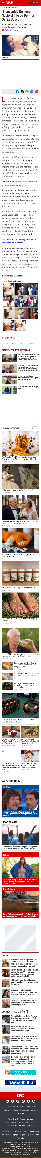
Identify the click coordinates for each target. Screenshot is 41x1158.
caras (20, 855)
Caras (22, 1119)
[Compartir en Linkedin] (31, 91)
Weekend (14, 1110)
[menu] (3, 3)
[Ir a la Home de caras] (9, 3)
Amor (22, 343)
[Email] (36, 91)
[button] (20, 47)
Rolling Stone (30, 1122)
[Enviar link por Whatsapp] (27, 91)
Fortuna (6, 1110)
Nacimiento (31, 343)
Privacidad (6, 1134)
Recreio (22, 1125)
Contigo (30, 1119)
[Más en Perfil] (14, 781)
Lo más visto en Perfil (15, 1011)
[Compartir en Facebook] (17, 91)
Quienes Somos (20, 1131)
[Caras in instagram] (7, 1101)
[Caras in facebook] (12, 1101)
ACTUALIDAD (6, 8)
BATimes (20, 1113)
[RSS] (28, 1101)
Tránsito (20, 1138)
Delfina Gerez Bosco (9, 343)
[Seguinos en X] (17, 1101)
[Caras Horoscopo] (20, 1084)
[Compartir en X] (22, 91)
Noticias (20, 1106)
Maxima (30, 1125)
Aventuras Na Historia (14, 1122)
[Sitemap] (33, 1101)
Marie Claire (30, 1106)
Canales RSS (7, 1131)
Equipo (15, 1134)
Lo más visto (9, 955)
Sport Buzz (12, 1125)
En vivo (35, 3)
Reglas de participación (29, 1134)
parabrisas (20, 889)
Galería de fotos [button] (12, 30)
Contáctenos (34, 1131)
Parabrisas (24, 1110)
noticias (20, 787)
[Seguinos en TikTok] (23, 1101)
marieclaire (20, 822)
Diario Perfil (10, 1106)
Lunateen (34, 1110)
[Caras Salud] (20, 1075)
